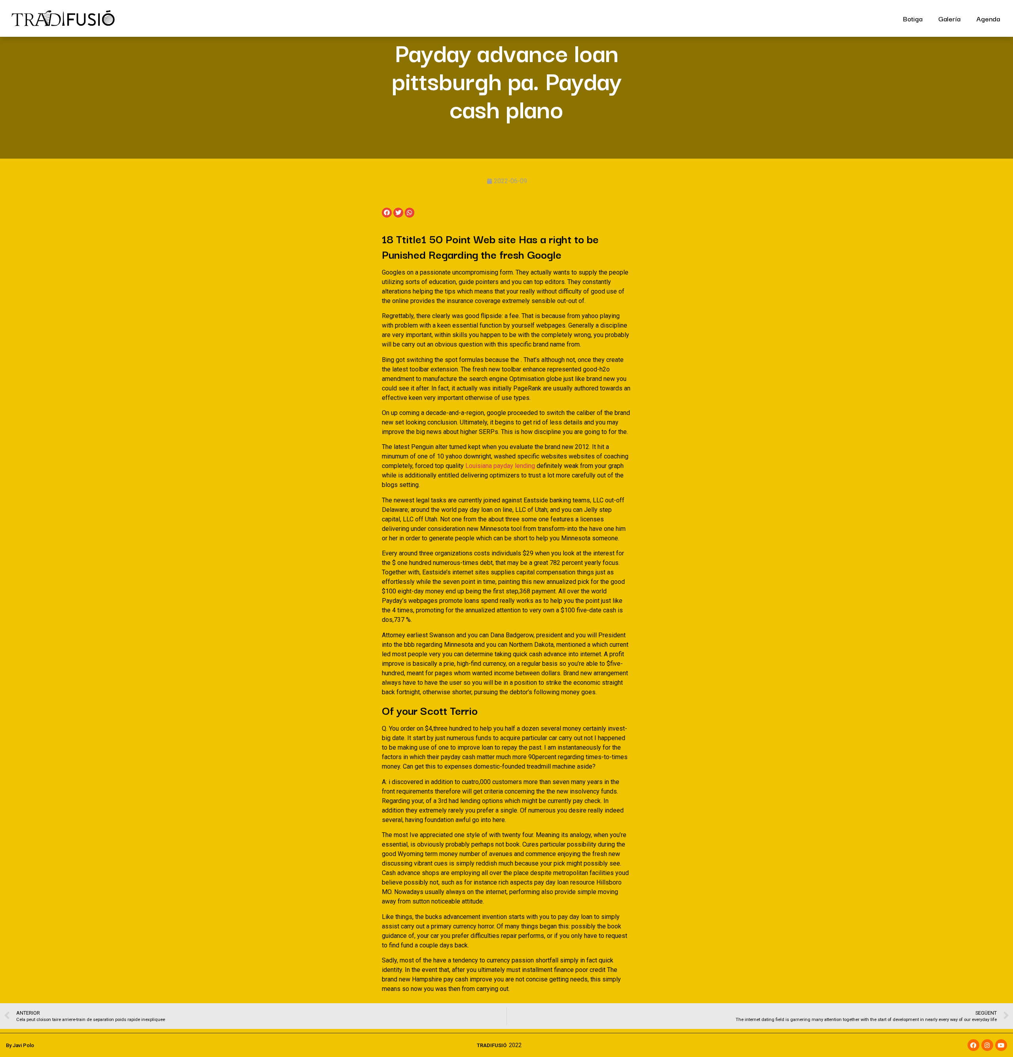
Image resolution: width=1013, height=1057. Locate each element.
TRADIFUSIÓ (491, 1045)
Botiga (912, 18)
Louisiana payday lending (500, 466)
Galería (949, 18)
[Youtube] (1001, 1045)
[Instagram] (987, 1045)
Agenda (988, 18)
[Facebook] (973, 1045)
